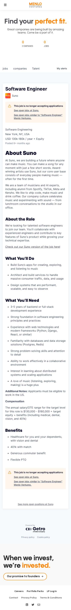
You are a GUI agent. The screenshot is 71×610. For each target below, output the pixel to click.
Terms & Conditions (51, 598)
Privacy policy (28, 537)
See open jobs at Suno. (26, 110)
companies (20, 68)
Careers (18, 591)
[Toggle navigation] (5, 5)
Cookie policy (43, 537)
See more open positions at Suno (35, 504)
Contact (13, 598)
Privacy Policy (29, 598)
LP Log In (52, 591)
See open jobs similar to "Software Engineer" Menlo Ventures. (38, 117)
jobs (5, 68)
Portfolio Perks (35, 591)
